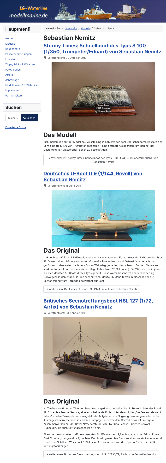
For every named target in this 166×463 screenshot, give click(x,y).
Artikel (9, 74)
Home (9, 38)
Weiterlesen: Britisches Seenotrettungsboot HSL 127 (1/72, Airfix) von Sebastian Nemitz (102, 454)
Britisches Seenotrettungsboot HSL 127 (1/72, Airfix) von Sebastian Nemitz (98, 304)
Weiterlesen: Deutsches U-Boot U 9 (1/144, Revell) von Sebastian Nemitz (92, 289)
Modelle (10, 43)
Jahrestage (12, 80)
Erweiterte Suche (15, 127)
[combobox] (13, 117)
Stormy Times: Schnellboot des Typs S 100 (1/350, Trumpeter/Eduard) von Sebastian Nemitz (102, 48)
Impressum (12, 90)
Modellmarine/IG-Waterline (21, 85)
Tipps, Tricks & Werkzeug (20, 64)
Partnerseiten (13, 95)
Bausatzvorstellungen (18, 54)
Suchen (30, 117)
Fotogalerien (13, 69)
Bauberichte (12, 48)
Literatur (10, 59)
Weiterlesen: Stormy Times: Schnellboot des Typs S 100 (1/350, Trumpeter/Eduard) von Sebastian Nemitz (104, 159)
